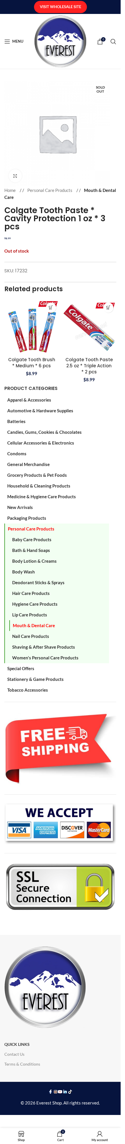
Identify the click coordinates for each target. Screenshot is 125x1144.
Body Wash (23, 571)
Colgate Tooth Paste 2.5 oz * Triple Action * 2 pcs (89, 366)
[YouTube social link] (60, 1092)
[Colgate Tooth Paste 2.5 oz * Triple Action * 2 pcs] (89, 327)
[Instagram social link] (55, 1092)
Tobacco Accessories (27, 689)
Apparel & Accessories (29, 399)
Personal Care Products (31, 528)
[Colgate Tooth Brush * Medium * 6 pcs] (31, 327)
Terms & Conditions (22, 1064)
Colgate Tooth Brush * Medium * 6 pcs (31, 363)
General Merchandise (28, 464)
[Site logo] (60, 40)
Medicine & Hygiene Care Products (41, 496)
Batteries (16, 421)
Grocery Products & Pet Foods (37, 475)
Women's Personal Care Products (45, 657)
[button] (51, 308)
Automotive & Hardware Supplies (40, 410)
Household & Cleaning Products (38, 485)
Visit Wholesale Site (60, 6)
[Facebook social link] (50, 1092)
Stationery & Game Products (35, 679)
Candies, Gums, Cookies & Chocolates (44, 432)
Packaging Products (26, 518)
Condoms (16, 453)
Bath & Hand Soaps (31, 550)
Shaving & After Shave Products (43, 647)
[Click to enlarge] (15, 175)
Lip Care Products (29, 614)
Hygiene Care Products (35, 604)
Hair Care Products (31, 593)
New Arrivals (20, 507)
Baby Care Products (31, 539)
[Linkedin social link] (65, 1092)
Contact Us (14, 1054)
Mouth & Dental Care (34, 625)
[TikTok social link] (70, 1092)
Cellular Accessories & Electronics (40, 442)
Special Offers (20, 668)
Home (10, 190)
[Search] (113, 41)
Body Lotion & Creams (34, 561)
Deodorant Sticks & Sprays (38, 582)
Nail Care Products (30, 636)
